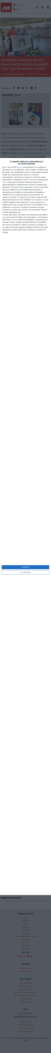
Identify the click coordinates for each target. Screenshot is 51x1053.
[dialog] (25, 526)
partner (19, 167)
